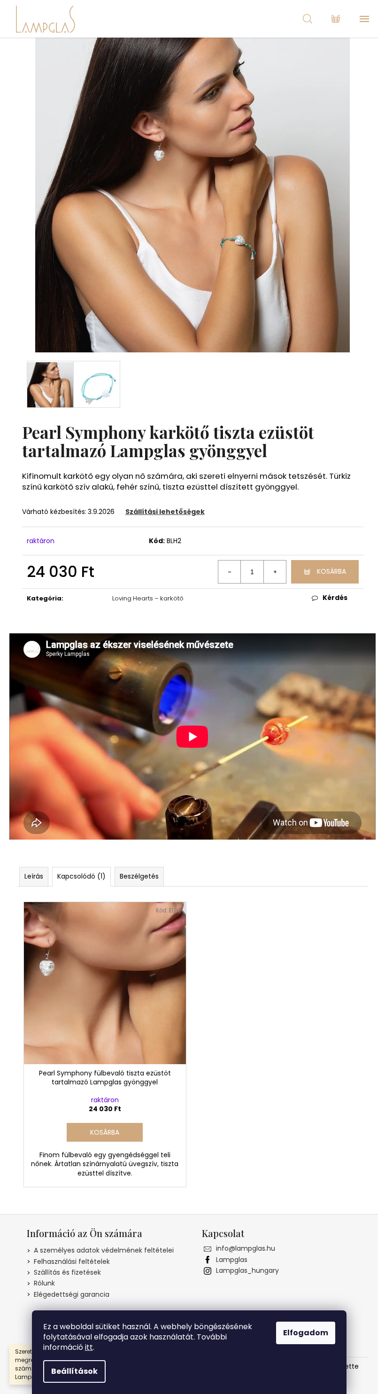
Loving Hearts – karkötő (148, 598)
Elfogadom (305, 1332)
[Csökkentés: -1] (229, 572)
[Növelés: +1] (274, 572)
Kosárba (331, 571)
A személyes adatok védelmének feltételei (104, 1250)
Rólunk (44, 1283)
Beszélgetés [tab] (139, 876)
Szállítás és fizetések (67, 1272)
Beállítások (74, 1371)
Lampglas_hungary (247, 1270)
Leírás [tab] (33, 876)
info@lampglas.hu (245, 1248)
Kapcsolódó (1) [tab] (81, 876)
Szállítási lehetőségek (165, 511)
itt (89, 1347)
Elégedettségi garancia (71, 1294)
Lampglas (231, 1259)
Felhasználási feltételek (72, 1261)
